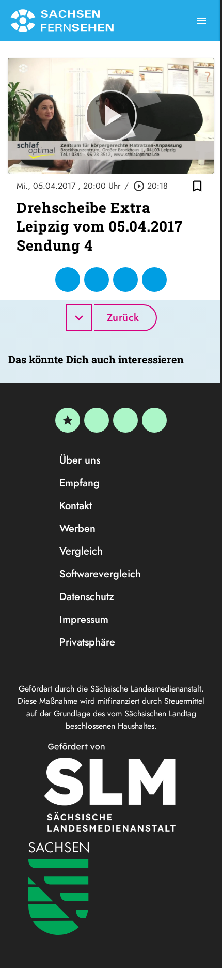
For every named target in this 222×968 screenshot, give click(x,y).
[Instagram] (125, 420)
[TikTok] (154, 420)
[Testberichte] (67, 420)
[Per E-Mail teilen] (154, 279)
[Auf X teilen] (96, 279)
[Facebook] (96, 420)
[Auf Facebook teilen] (67, 279)
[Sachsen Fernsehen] (62, 20)
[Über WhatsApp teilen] (125, 279)
